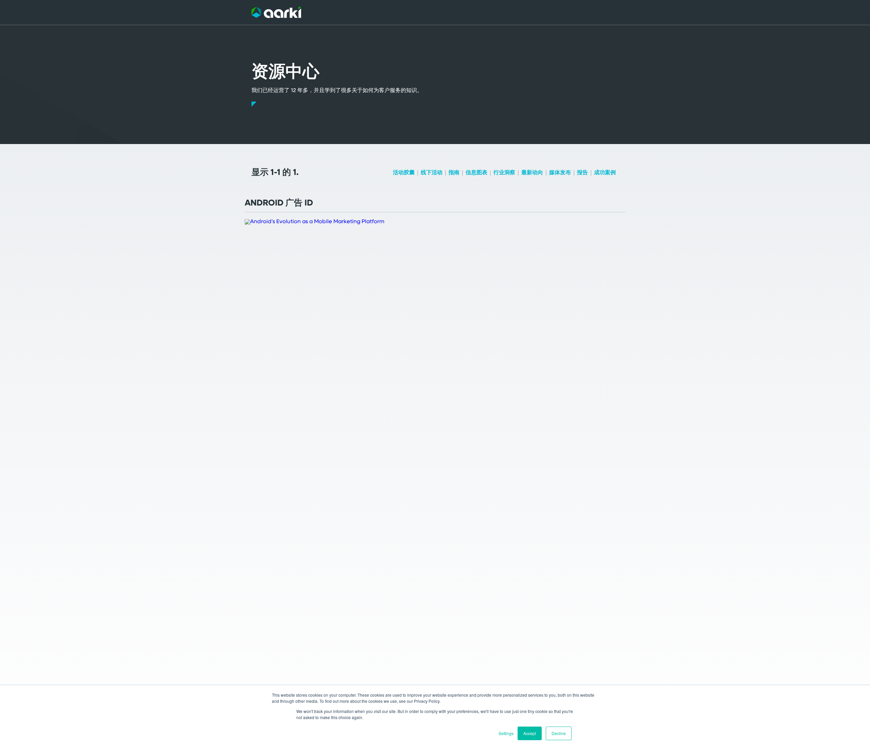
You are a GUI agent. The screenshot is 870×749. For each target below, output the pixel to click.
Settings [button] (506, 733)
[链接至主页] (276, 12)
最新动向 (532, 173)
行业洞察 (504, 173)
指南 (454, 173)
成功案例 (605, 173)
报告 (582, 173)
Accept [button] (529, 733)
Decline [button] (559, 733)
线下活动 (431, 173)
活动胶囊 (404, 173)
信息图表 (476, 173)
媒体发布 (560, 173)
